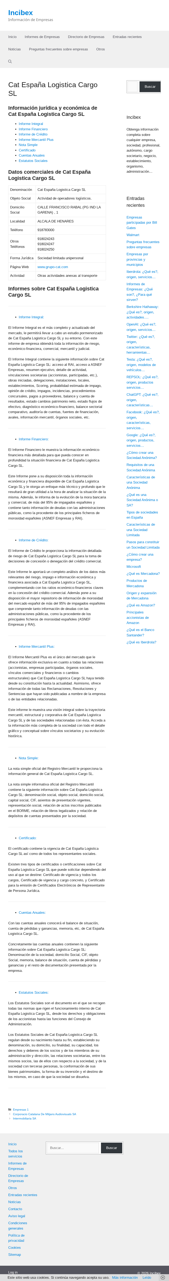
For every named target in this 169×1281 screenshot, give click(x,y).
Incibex (20, 12)
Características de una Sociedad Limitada (141, 530)
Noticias (14, 49)
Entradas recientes (127, 37)
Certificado (27, 150)
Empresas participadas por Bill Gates (142, 222)
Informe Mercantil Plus (36, 140)
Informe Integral (31, 124)
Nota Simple (28, 145)
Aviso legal (16, 1216)
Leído (147, 1278)
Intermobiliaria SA (24, 1118)
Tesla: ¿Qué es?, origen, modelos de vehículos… (141, 365)
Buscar (150, 87)
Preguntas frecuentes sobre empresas (58, 49)
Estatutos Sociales (33, 161)
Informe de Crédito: (33, 540)
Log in (13, 1272)
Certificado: (27, 838)
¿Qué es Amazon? (141, 605)
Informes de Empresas (42, 37)
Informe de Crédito (33, 134)
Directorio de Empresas (86, 37)
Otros (100, 49)
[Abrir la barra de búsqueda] (10, 62)
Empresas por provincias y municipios (137, 259)
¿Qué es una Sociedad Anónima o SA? (142, 500)
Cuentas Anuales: (32, 913)
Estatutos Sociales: (34, 993)
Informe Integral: (31, 317)
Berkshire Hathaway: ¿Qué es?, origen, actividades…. (143, 312)
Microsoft (134, 567)
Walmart (133, 235)
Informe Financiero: (34, 439)
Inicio (12, 37)
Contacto (15, 1209)
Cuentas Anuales (32, 155)
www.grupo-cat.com (53, 267)
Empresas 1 (21, 1109)
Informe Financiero (33, 129)
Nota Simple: (29, 758)
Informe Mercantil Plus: (37, 647)
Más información (125, 1278)
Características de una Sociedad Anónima (141, 482)
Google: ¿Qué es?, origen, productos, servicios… (141, 440)
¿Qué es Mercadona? (143, 574)
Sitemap (14, 1255)
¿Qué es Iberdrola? (141, 642)
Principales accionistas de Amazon (138, 617)
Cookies (14, 1248)
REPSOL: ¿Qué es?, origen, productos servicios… (142, 382)
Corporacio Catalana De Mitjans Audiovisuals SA (44, 1114)
